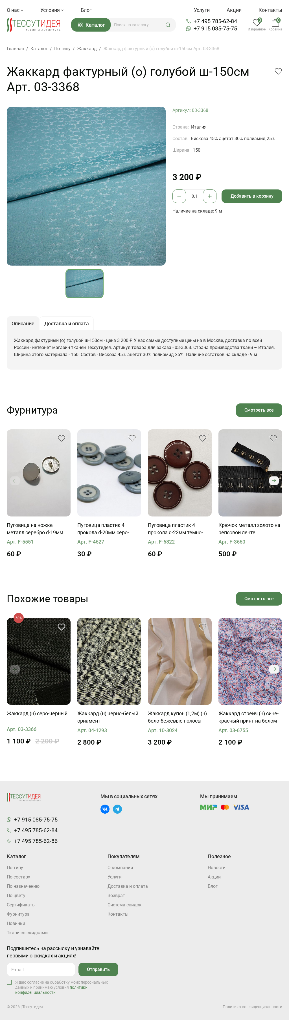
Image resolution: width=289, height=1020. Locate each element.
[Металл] (39, 472)
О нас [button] (14, 10)
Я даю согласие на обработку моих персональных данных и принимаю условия (61, 987)
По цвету (16, 895)
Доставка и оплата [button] (66, 323)
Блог (86, 10)
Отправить (98, 969)
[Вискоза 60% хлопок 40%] (109, 661)
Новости (216, 867)
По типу (15, 867)
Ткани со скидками (27, 932)
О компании (120, 867)
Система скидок (125, 905)
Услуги (202, 10)
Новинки (16, 923)
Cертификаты (21, 905)
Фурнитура (18, 914)
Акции (234, 10)
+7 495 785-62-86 (36, 841)
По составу (18, 877)
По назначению (23, 886)
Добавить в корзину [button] (252, 196)
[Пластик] (109, 472)
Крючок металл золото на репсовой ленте (249, 528)
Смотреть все (259, 410)
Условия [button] (50, 10)
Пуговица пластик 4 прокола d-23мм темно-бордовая (175, 529)
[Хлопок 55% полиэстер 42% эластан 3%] (250, 661)
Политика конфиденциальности (252, 1006)
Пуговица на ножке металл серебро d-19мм (35, 528)
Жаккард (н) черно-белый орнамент (107, 717)
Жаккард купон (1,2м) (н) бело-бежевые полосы (177, 717)
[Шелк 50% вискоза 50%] (180, 661)
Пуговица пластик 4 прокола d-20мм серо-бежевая (103, 529)
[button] (168, 24)
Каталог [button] (95, 25)
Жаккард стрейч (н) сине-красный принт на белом (248, 717)
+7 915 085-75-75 (215, 28)
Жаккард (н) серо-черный (37, 713)
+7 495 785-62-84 (215, 21)
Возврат (116, 895)
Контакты (270, 10)
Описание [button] (23, 323)
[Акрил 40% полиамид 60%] (39, 661)
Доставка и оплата (128, 886)
